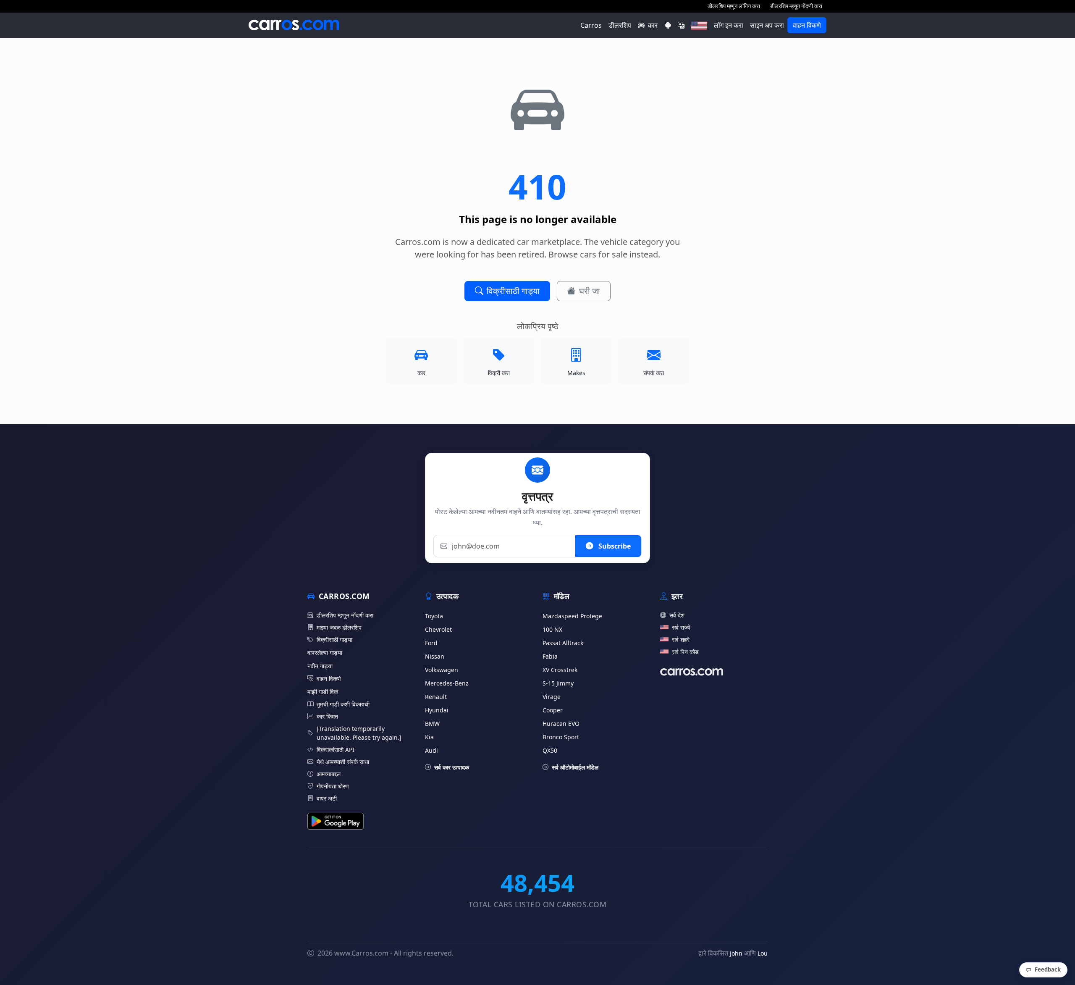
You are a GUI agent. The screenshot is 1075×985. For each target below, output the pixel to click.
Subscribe (614, 546)
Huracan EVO (561, 724)
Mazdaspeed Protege (572, 616)
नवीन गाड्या (320, 666)
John (736, 953)
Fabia (550, 656)
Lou (763, 953)
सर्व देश (676, 615)
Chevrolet (438, 629)
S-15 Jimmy (558, 683)
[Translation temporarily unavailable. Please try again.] (359, 733)
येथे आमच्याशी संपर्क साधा (343, 762)
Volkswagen (441, 670)
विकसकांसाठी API (335, 750)
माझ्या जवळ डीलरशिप (339, 627)
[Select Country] (699, 25)
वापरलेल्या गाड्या (324, 653)
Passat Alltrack (563, 643)
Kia (429, 737)
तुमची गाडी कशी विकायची (343, 704)
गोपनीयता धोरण (333, 786)
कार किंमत (327, 716)
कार (653, 25)
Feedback (1048, 969)
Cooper (553, 710)
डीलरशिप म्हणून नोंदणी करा (796, 6)
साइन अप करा (767, 25)
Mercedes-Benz (447, 683)
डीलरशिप (619, 25)
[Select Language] (681, 25)
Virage (552, 697)
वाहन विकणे (807, 25)
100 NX (552, 629)
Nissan (434, 656)
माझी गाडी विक (322, 692)
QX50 (550, 750)
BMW (432, 724)
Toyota (434, 616)
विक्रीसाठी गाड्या (513, 291)
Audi (431, 750)
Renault (436, 697)
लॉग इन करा (728, 25)
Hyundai (436, 710)
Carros (591, 25)
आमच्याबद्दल (329, 774)
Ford (431, 643)
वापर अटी (327, 798)
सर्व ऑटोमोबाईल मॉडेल (575, 767)
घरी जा (589, 291)
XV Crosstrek (560, 670)
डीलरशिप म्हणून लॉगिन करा (734, 6)
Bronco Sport (561, 737)
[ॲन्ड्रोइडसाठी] (667, 25)
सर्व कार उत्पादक (451, 767)
